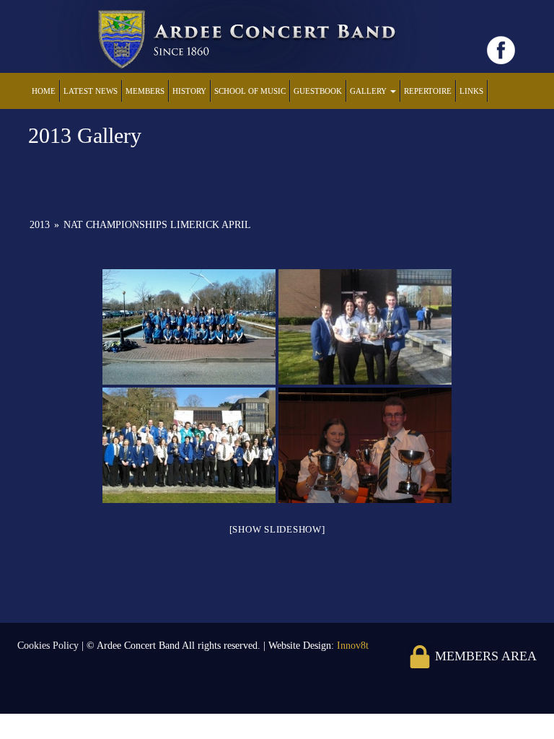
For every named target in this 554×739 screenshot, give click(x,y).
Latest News (90, 91)
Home (44, 91)
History (189, 91)
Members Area (484, 656)
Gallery (369, 91)
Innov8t (353, 645)
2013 (40, 224)
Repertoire (428, 91)
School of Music (250, 91)
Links (471, 91)
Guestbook (318, 91)
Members (145, 91)
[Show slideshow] (277, 529)
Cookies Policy (49, 645)
